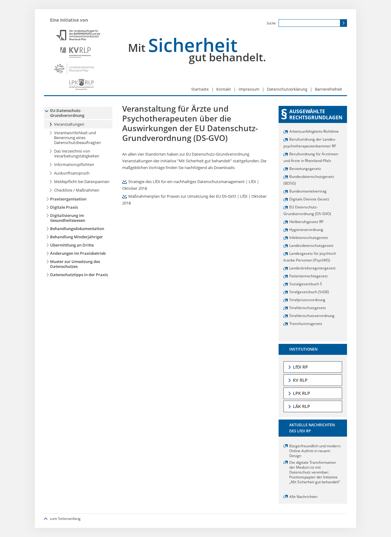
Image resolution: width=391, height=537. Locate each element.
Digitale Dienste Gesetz (309, 198)
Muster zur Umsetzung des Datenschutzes (75, 264)
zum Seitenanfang (65, 518)
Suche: (272, 23)
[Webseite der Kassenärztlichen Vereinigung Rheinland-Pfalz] (77, 52)
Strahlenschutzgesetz (307, 307)
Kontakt (224, 89)
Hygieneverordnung (306, 229)
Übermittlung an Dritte (72, 245)
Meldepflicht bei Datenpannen (81, 181)
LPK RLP (301, 393)
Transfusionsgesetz (305, 323)
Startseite (200, 89)
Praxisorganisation (68, 198)
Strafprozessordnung (307, 299)
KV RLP (300, 380)
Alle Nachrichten (303, 496)
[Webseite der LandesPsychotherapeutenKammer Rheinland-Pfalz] (77, 85)
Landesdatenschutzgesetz (311, 245)
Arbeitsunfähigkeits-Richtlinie (314, 131)
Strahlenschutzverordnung (311, 315)
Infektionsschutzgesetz (308, 237)
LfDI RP (300, 367)
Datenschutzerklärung (287, 89)
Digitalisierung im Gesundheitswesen (67, 218)
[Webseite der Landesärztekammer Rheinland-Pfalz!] (77, 68)
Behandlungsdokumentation (77, 228)
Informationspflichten (74, 164)
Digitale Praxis (64, 207)
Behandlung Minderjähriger (76, 236)
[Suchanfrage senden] (343, 23)
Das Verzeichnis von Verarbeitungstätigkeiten (76, 153)
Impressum (249, 89)
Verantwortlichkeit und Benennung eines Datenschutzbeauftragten (77, 137)
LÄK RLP (301, 406)
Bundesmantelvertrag (308, 191)
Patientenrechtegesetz (308, 275)
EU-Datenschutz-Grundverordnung (67, 113)
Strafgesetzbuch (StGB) (309, 291)
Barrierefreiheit (328, 89)
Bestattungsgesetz (305, 168)
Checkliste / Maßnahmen (76, 190)
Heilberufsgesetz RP (306, 221)
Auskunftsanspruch (72, 173)
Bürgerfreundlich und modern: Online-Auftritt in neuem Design (315, 450)
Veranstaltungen (69, 124)
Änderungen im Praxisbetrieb (78, 253)
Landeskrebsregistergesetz (312, 267)
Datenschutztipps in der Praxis (79, 274)
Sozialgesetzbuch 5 (305, 283)
